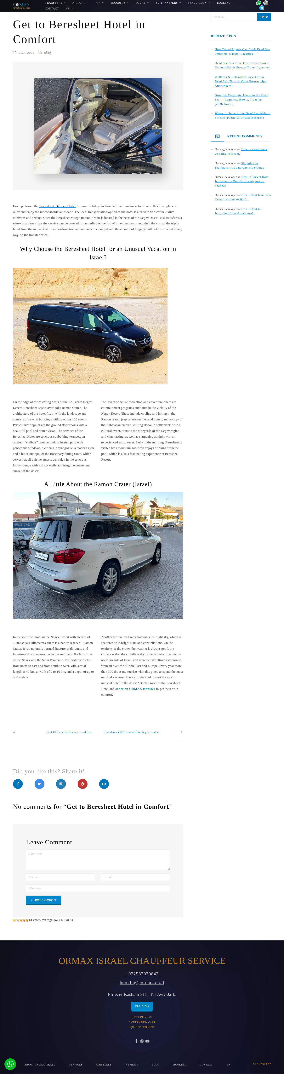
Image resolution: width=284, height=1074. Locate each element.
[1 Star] (14, 920)
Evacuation (197, 2)
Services (75, 1064)
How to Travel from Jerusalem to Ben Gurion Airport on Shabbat (242, 181)
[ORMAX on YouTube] (147, 1041)
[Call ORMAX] (264, 2)
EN (67, 8)
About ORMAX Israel (39, 1064)
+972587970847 (142, 973)
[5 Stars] (26, 920)
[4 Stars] (23, 920)
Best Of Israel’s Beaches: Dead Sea (69, 732)
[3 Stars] (20, 920)
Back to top (261, 1064)
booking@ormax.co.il (142, 982)
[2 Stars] (17, 920)
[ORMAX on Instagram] (142, 1041)
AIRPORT (78, 2)
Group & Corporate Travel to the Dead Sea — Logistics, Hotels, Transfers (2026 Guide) (241, 99)
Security (118, 2)
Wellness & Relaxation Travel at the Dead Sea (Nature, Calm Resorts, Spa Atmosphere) (240, 81)
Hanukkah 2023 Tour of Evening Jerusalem (132, 732)
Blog (47, 53)
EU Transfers (167, 2)
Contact (52, 8)
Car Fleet (103, 1064)
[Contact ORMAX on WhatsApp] (257, 2)
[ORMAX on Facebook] (136, 1041)
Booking (224, 2)
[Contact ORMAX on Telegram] (261, 7)
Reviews (132, 1064)
